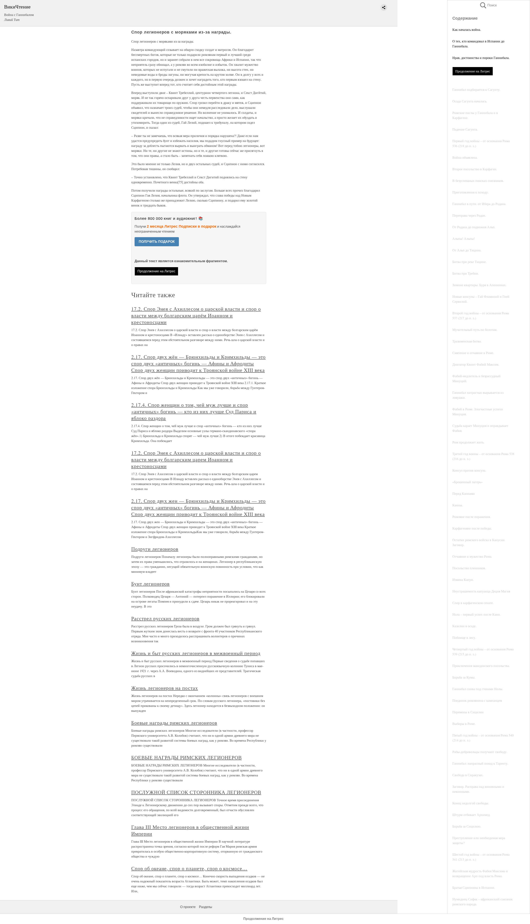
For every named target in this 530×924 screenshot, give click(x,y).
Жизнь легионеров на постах (164, 688)
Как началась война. (466, 29)
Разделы (205, 907)
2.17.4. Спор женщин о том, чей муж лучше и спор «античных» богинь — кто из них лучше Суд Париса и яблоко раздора (193, 411)
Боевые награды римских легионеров (174, 722)
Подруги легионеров (154, 549)
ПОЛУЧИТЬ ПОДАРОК (157, 241)
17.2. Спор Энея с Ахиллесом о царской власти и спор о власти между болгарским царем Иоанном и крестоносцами (196, 459)
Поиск (488, 5)
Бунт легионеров (150, 583)
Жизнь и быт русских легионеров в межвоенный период (195, 653)
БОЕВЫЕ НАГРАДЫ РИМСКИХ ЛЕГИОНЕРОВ (186, 757)
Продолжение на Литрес (472, 71)
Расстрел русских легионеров (165, 618)
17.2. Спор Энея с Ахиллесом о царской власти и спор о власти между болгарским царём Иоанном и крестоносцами (196, 315)
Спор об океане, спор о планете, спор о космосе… (189, 868)
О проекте (188, 907)
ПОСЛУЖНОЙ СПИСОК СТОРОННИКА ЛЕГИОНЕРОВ (196, 792)
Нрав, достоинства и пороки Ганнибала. (481, 57)
